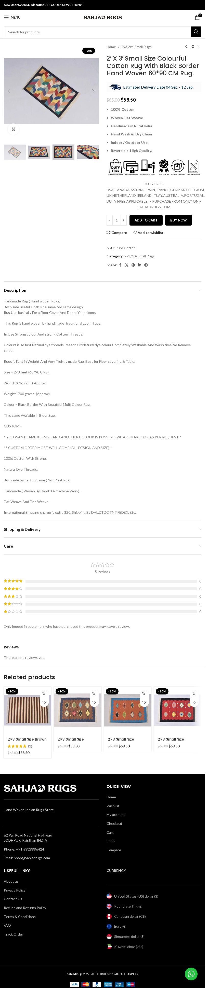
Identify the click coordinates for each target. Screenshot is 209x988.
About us (11, 881)
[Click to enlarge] (13, 129)
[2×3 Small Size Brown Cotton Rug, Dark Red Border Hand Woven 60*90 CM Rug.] (27, 710)
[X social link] (126, 265)
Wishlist (113, 806)
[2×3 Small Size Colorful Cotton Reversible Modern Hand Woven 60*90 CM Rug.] (127, 710)
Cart (110, 832)
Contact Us (13, 899)
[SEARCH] (196, 31)
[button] (9, 91)
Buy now (178, 220)
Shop (111, 841)
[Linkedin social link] (140, 265)
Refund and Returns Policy (25, 908)
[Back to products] (192, 47)
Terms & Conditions (20, 916)
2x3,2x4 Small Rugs (136, 47)
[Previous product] (186, 47)
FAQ (7, 925)
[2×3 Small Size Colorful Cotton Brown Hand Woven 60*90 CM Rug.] (77, 710)
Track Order (13, 934)
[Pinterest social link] (133, 265)
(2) (30, 746)
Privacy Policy (14, 890)
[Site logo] (103, 17)
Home (111, 47)
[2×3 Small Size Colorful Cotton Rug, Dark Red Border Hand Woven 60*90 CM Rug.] (177, 710)
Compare (114, 850)
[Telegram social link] (146, 265)
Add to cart (146, 220)
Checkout (114, 823)
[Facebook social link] (120, 265)
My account (116, 814)
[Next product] (198, 47)
